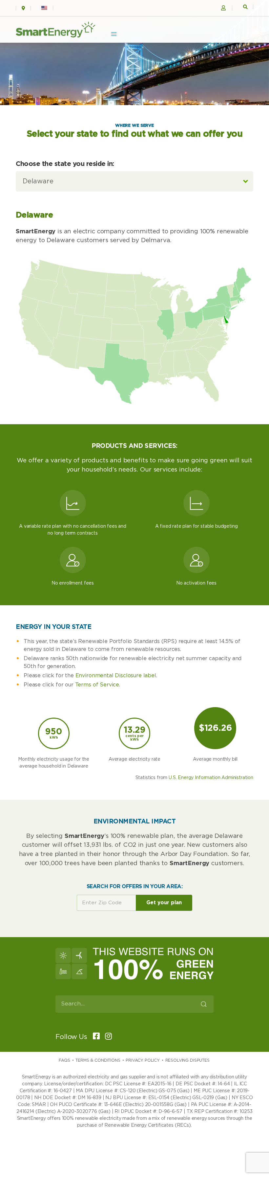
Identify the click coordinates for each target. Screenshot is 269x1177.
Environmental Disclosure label (115, 675)
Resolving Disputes (187, 1060)
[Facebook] (94, 1036)
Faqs (64, 1060)
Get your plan (164, 902)
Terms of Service (97, 684)
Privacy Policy (143, 1060)
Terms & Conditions (97, 1060)
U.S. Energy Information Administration (211, 777)
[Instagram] (106, 1036)
